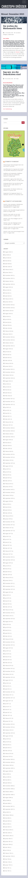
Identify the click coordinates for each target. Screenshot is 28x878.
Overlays (22, 133)
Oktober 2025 (8, 281)
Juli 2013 (7, 651)
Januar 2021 (8, 425)
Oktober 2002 (8, 835)
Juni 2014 (7, 627)
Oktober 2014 (8, 615)
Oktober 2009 (8, 765)
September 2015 (9, 589)
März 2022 (7, 395)
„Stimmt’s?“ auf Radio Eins (13, 201)
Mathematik (11, 34)
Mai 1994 (7, 859)
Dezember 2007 (9, 806)
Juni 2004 (7, 824)
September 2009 (9, 768)
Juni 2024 (7, 319)
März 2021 (7, 419)
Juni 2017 (7, 539)
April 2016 (7, 571)
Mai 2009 (7, 780)
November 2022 (9, 372)
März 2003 (7, 832)
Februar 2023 (8, 363)
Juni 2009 (7, 777)
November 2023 (9, 340)
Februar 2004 (8, 829)
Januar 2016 (8, 580)
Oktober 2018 (8, 495)
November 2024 (9, 307)
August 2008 (8, 797)
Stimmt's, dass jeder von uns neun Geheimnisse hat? (11, 215)
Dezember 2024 (9, 304)
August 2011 (8, 700)
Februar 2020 (8, 451)
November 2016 (9, 557)
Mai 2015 (7, 601)
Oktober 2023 (8, 343)
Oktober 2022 (8, 375)
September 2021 (9, 404)
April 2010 (7, 747)
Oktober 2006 (8, 815)
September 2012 (9, 677)
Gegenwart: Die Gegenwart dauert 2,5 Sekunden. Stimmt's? (12, 194)
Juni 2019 (7, 472)
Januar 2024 (8, 334)
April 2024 (7, 325)
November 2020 (9, 431)
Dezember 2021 (9, 398)
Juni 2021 (7, 410)
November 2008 (9, 788)
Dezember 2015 (9, 583)
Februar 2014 (8, 639)
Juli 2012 (7, 683)
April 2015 (7, 604)
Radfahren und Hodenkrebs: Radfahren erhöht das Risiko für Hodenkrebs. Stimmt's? (12, 175)
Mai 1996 (7, 847)
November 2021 (9, 401)
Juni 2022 (7, 387)
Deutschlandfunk (7, 82)
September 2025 (9, 284)
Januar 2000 (8, 844)
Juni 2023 (7, 351)
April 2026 (7, 263)
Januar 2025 (8, 301)
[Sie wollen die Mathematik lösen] (14, 20)
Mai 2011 (7, 709)
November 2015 (9, 586)
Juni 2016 (7, 565)
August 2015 (8, 592)
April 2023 (7, 357)
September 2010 (9, 733)
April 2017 (7, 545)
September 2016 (9, 560)
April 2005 (7, 821)
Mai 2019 (7, 475)
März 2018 (7, 513)
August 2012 (8, 680)
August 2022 (8, 381)
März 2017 (7, 548)
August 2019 (8, 466)
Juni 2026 (7, 257)
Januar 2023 (8, 366)
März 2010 (7, 750)
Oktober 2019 (8, 460)
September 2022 (9, 378)
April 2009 (7, 783)
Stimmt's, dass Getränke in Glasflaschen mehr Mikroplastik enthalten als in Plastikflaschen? (13, 206)
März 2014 (7, 636)
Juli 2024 (7, 316)
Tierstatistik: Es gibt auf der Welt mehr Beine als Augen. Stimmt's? (12, 179)
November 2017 (9, 524)
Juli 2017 (7, 536)
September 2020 (9, 436)
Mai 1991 (7, 868)
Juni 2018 (7, 504)
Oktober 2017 (8, 527)
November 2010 (9, 727)
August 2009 (8, 771)
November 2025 (9, 278)
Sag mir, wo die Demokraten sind (12, 73)
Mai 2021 (7, 413)
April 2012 (7, 689)
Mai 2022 (7, 389)
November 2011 (9, 692)
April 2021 (7, 416)
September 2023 (9, 345)
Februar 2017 (8, 551)
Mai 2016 (7, 568)
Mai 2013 (7, 656)
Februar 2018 (8, 516)
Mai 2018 (7, 507)
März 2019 (7, 480)
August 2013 (8, 648)
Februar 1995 (8, 853)
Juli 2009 (7, 774)
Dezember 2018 (9, 489)
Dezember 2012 (9, 668)
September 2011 (9, 697)
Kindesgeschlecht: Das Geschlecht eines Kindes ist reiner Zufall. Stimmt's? (13, 184)
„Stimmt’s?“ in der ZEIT (12, 161)
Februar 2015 (8, 609)
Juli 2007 (7, 812)
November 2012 (9, 671)
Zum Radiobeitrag (7, 109)
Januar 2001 (8, 841)
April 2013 (7, 659)
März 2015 (7, 607)
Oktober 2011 (8, 695)
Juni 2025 (7, 290)
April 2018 (7, 510)
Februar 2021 (8, 422)
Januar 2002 (8, 838)
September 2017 (9, 530)
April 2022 (7, 392)
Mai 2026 (7, 260)
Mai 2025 (7, 293)
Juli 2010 (7, 739)
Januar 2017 (8, 554)
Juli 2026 (7, 255)
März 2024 (7, 328)
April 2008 (7, 803)
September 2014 (9, 618)
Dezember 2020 (9, 428)
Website (18, 52)
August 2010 (8, 736)
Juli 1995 (7, 850)
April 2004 (7, 827)
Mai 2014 (7, 630)
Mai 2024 (7, 322)
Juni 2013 (7, 653)
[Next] (22, 144)
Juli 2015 (7, 595)
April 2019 (7, 477)
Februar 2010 (8, 753)
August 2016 (8, 563)
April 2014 (7, 633)
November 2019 (9, 457)
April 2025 (7, 296)
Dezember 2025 (9, 275)
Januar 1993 (8, 865)
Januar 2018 (8, 519)
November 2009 (9, 762)
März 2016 (7, 574)
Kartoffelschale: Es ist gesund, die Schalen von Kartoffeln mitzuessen (13, 169)
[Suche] (23, 122)
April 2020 (7, 445)
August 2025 (8, 287)
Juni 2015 (7, 598)
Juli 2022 (7, 384)
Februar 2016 (8, 577)
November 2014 (9, 612)
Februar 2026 (8, 269)
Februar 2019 (8, 483)
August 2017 (8, 533)
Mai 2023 (7, 354)
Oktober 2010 (8, 730)
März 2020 (7, 448)
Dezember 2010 (9, 724)
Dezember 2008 (9, 785)
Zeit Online (6, 38)
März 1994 (7, 862)
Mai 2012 (7, 686)
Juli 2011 (7, 703)
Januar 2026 (8, 272)
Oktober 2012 (8, 674)
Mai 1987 (7, 871)
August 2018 (8, 501)
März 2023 (7, 360)
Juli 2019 (7, 469)
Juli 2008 (7, 800)
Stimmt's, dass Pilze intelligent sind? (12, 218)
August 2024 (8, 313)
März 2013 (7, 662)
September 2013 (9, 645)
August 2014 (8, 621)
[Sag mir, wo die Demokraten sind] (14, 66)
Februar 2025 (8, 299)
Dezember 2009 (9, 759)
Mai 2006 (7, 818)
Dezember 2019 (9, 454)
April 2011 (7, 712)
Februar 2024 (8, 331)
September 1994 (9, 856)
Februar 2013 (8, 665)
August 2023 (8, 348)
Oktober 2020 (8, 433)
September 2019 (9, 463)
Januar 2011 (8, 721)
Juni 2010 (7, 741)
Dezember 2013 (9, 642)
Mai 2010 (7, 744)
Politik (17, 78)
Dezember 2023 (9, 337)
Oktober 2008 (8, 791)
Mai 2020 (7, 442)
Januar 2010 (8, 756)
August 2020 (8, 439)
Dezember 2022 (9, 369)
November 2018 (9, 492)
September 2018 (9, 498)
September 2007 (9, 809)
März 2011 (7, 715)
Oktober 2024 (8, 310)
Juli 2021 (7, 407)
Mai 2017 (7, 542)
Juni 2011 (7, 706)
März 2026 (7, 266)
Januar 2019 (8, 486)
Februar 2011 (8, 718)
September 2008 (9, 794)
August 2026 (8, 252)
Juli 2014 (7, 624)
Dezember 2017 (9, 521)
